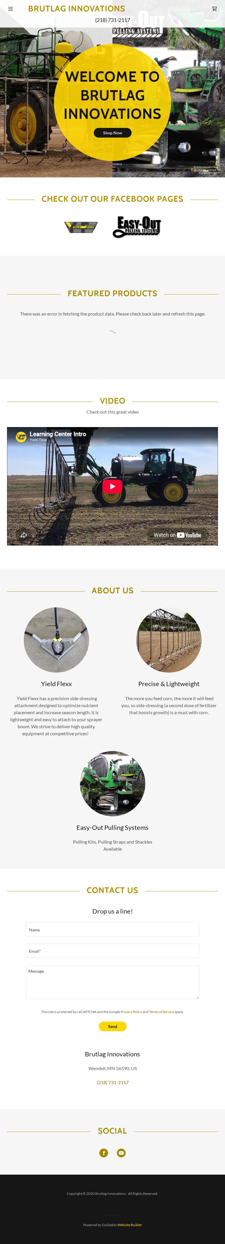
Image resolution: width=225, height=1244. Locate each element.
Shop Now (112, 132)
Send (112, 1026)
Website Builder (129, 1225)
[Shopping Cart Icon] (214, 8)
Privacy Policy (131, 1012)
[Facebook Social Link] (103, 1153)
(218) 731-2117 (112, 20)
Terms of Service (161, 1012)
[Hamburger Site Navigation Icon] (10, 8)
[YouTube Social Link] (121, 1153)
